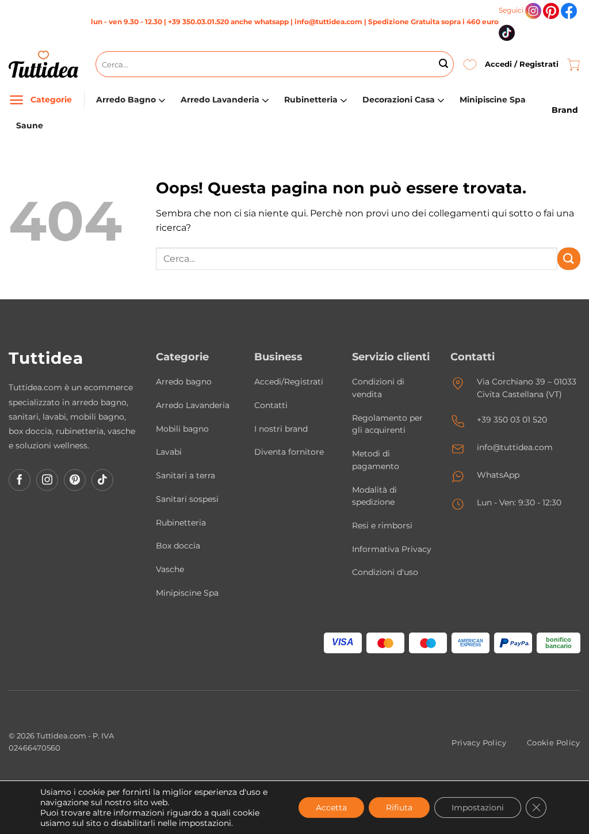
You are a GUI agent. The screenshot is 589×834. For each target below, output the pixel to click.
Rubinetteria (311, 99)
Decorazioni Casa (398, 99)
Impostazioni (478, 807)
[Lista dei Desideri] (470, 64)
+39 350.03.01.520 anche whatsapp (228, 21)
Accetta (331, 807)
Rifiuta (399, 807)
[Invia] (443, 64)
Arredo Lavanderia (220, 99)
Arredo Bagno (126, 99)
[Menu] (16, 100)
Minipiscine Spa (493, 99)
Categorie (51, 99)
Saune (29, 125)
